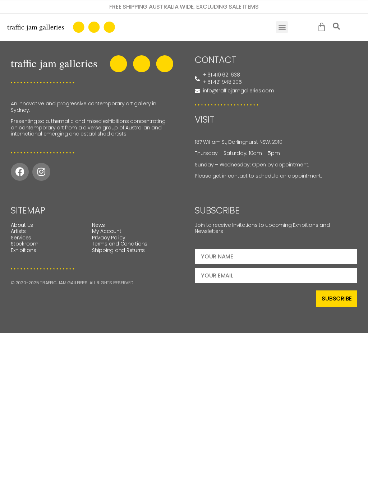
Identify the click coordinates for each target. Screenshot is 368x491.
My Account (106, 231)
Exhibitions (23, 250)
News (98, 225)
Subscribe (337, 298)
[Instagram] (41, 172)
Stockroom (24, 243)
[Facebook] (20, 172)
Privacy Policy (108, 237)
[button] (282, 27)
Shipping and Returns (118, 250)
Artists (18, 231)
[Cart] (323, 27)
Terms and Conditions (119, 243)
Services (21, 237)
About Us (22, 225)
